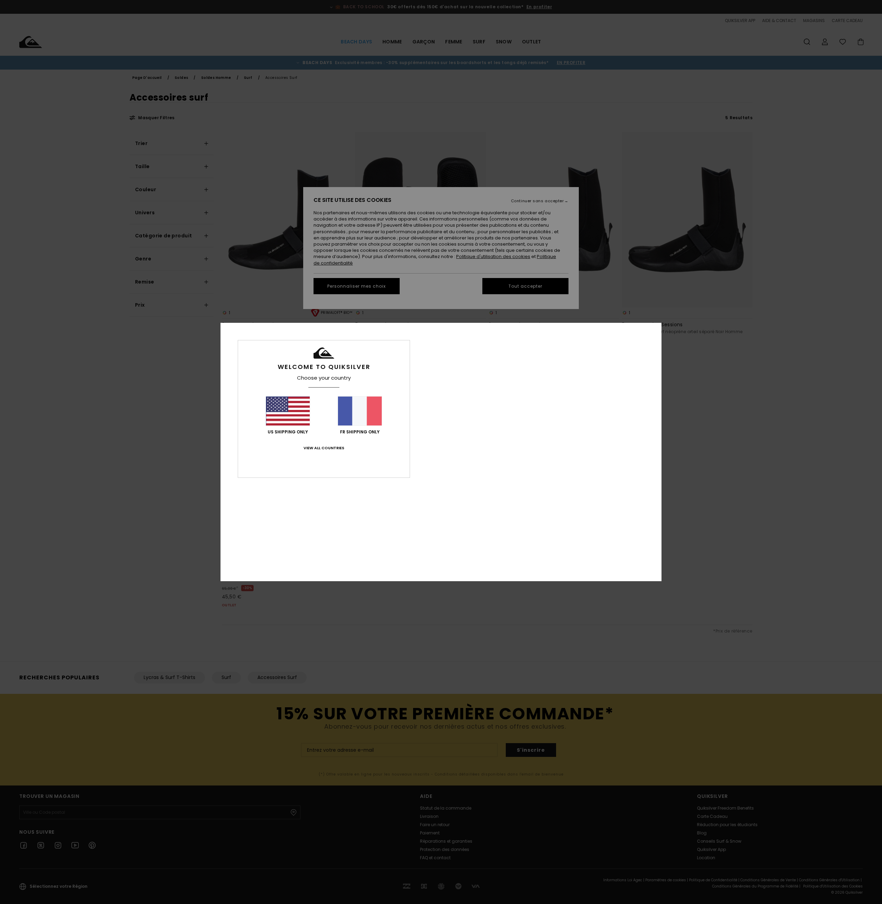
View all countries (324, 448)
